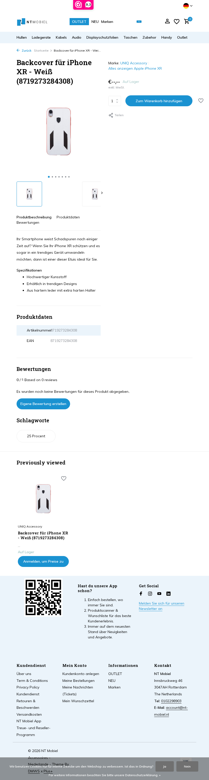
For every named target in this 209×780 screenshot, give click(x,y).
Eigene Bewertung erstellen (43, 403)
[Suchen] (139, 21)
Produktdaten (68, 217)
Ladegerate (41, 37)
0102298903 (171, 701)
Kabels (61, 37)
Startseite (41, 50)
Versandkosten (29, 714)
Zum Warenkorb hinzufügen (159, 101)
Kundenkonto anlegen (80, 673)
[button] (49, 177)
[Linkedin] (168, 594)
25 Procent (36, 436)
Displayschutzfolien (102, 37)
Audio (76, 37)
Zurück (26, 50)
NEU (95, 21)
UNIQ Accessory (133, 63)
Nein (187, 766)
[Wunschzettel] (176, 21)
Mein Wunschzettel (78, 701)
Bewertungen (28, 222)
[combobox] (143, 22)
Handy (166, 37)
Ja (164, 766)
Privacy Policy (28, 687)
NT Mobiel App (29, 721)
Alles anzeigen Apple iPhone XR (135, 68)
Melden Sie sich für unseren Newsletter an (161, 606)
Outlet (182, 37)
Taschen (130, 37)
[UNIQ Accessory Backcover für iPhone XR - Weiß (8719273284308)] (43, 498)
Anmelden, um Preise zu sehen (43, 563)
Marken (107, 21)
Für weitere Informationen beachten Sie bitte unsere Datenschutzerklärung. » (105, 775)
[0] (185, 22)
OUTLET (79, 21)
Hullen (22, 37)
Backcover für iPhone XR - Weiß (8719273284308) (43, 536)
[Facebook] (141, 594)
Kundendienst (28, 694)
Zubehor (149, 37)
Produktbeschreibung (34, 217)
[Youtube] (159, 594)
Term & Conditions (32, 680)
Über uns (24, 673)
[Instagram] (150, 594)
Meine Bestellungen (78, 680)
